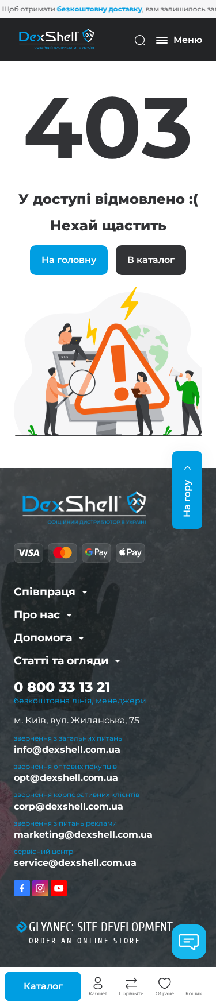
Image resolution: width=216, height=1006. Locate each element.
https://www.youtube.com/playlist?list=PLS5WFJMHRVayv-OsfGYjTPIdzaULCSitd (59, 888)
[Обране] (165, 983)
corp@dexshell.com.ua (68, 806)
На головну (68, 259)
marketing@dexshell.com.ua (83, 834)
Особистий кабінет (98, 983)
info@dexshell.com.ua (67, 749)
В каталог (151, 259)
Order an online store (85, 941)
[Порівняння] (131, 983)
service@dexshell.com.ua (75, 862)
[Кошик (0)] (194, 983)
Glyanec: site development (101, 927)
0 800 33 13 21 (62, 687)
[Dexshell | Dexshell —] (56, 39)
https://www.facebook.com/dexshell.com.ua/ (22, 888)
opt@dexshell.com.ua (66, 777)
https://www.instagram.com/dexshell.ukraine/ (40, 888)
